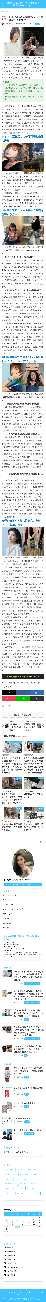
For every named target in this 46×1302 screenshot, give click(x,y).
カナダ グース (32, 1184)
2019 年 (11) (11, 1275)
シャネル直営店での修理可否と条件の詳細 (21, 85)
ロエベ (26, 1179)
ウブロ (37, 1193)
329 (27, 24)
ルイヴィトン (9, 1170)
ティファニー (9, 1193)
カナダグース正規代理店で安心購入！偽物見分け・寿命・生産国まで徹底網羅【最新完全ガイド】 (28, 1049)
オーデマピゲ (21, 1193)
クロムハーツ (31, 1188)
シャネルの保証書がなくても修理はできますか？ (18, 683)
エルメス (22, 1184)
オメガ (30, 1193)
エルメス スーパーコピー (11, 945)
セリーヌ (18, 1179)
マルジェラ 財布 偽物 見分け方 (26, 1103)
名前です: (7, 880)
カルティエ (8, 1188)
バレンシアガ (19, 1188)
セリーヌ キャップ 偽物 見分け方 (27, 1130)
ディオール (34, 1174)
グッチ (7, 1174)
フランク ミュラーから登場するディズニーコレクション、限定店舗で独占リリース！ (29, 1071)
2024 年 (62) (12, 1255)
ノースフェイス (30, 1170)
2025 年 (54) (12, 1251)
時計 (8, 914)
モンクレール (24, 1174)
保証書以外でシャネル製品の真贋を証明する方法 (24, 88)
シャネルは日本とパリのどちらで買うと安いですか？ (34, 827)
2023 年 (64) (12, 1259)
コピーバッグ (8, 950)
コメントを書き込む (23, 715)
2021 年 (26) (12, 1267)
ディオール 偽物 (9, 943)
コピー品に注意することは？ (26, 1119)
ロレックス (8, 1179)
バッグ (37, 24)
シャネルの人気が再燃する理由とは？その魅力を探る (12, 827)
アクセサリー (11, 895)
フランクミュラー (10, 1184)
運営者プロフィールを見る (23, 884)
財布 (7, 923)
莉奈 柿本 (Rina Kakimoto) (14, 24)
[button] (37, 698)
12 (18, 1222)
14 (28, 1222)
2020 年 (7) (11, 1271)
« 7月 (6, 1231)
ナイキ (15, 1174)
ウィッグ (9, 900)
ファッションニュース (14, 742)
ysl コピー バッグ (9, 946)
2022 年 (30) (12, 1263)
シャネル (37, 683)
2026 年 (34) (12, 1248)
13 (23, 1222)
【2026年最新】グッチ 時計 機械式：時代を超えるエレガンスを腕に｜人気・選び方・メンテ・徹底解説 (29, 1013)
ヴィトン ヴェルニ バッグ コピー (14, 948)
